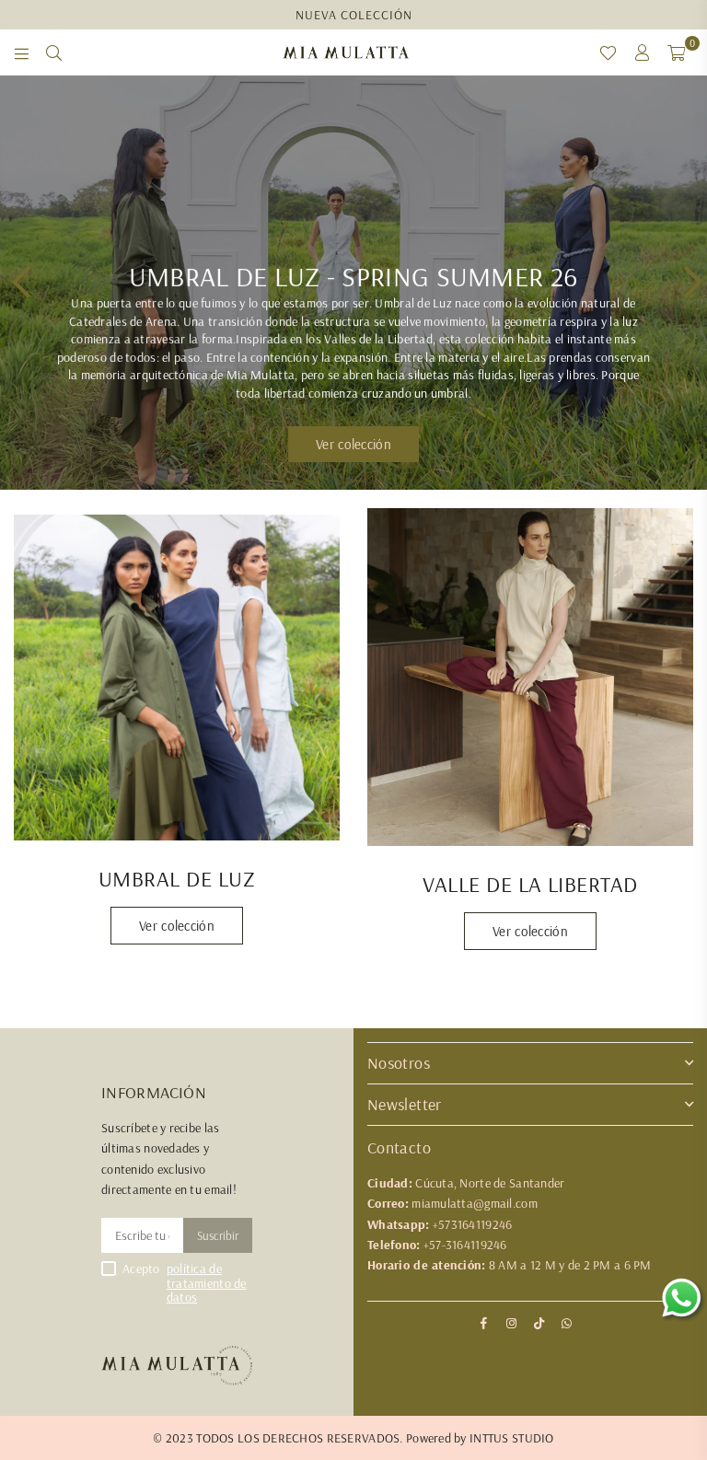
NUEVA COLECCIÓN (354, 14)
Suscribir (217, 1235)
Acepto (184, 1283)
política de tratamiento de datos (207, 1283)
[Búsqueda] (54, 52)
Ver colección (176, 925)
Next (688, 282)
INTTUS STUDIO (511, 1438)
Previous (18, 282)
